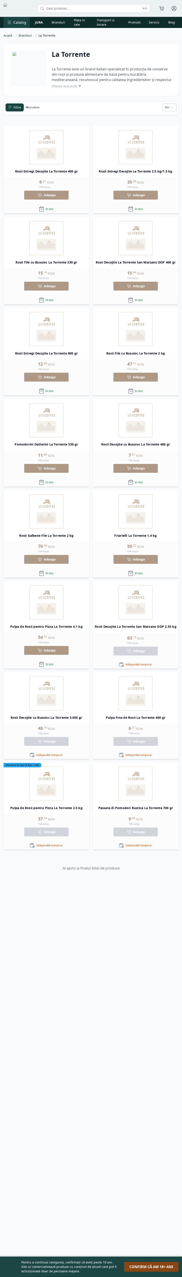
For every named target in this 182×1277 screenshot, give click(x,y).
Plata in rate (79, 22)
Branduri (58, 22)
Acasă (8, 35)
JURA (39, 22)
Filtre (17, 107)
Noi (167, 107)
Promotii (134, 22)
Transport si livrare (106, 22)
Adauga (49, 195)
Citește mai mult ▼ (66, 86)
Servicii (154, 22)
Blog (171, 22)
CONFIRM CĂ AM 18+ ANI (151, 1266)
